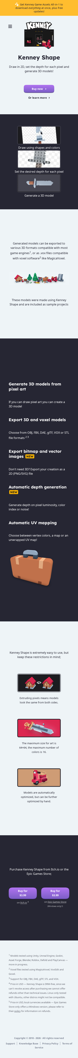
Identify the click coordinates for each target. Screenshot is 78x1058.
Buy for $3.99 (23, 893)
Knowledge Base (28, 1043)
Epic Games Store (57, 901)
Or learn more (37, 97)
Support (10, 1043)
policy (17, 1011)
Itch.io (23, 902)
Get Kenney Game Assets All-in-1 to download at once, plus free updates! (39, 8)
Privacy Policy (50, 1043)
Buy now (38, 89)
